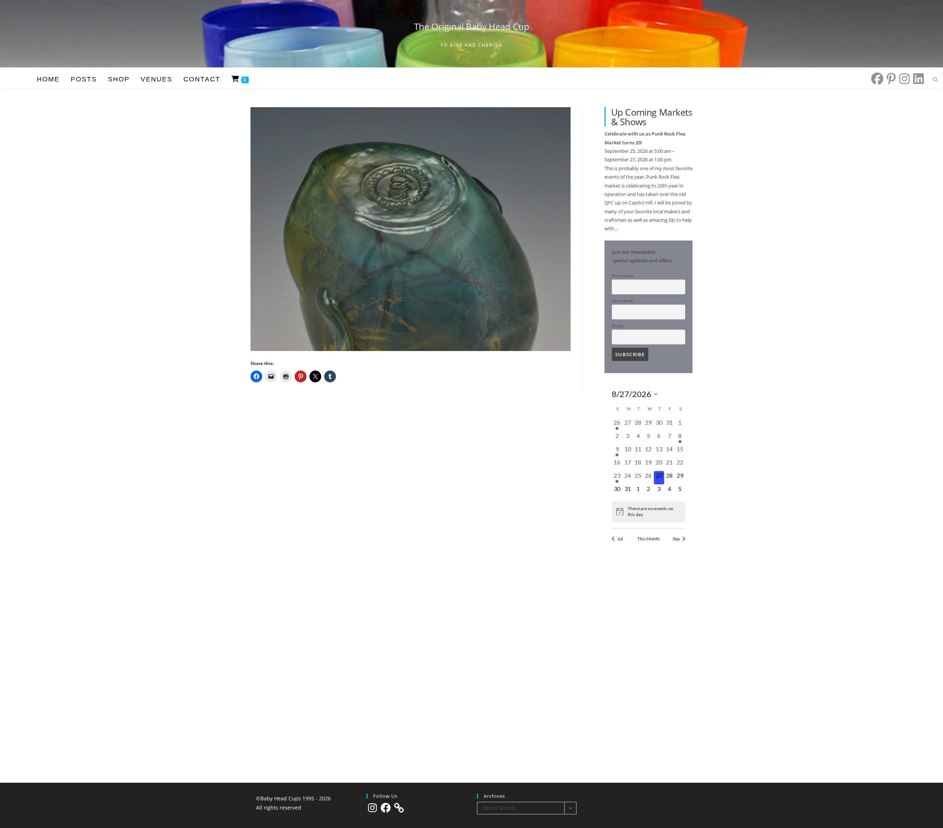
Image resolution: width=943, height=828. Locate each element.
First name (623, 275)
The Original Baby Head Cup (471, 26)
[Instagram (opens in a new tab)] (903, 79)
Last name (622, 301)
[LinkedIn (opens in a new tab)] (917, 79)
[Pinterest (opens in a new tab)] (889, 79)
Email (617, 326)
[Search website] (935, 80)
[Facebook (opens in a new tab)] (875, 79)
